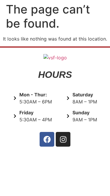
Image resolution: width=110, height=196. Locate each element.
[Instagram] (63, 139)
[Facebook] (47, 139)
